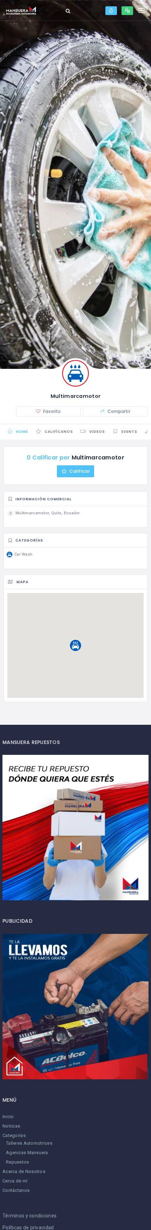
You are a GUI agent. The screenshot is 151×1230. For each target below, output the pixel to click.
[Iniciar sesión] (111, 10)
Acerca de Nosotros (23, 1171)
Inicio (8, 1116)
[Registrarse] (127, 10)
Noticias (11, 1126)
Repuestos (17, 1162)
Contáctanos (15, 1190)
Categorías (14, 1135)
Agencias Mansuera (27, 1152)
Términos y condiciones (29, 1215)
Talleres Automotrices (29, 1143)
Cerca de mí (14, 1180)
